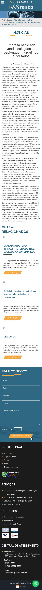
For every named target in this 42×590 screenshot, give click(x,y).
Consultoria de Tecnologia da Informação (20, 490)
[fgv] (5, 535)
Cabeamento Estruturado (14, 517)
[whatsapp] (35, 583)
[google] (11, 474)
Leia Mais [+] (13, 272)
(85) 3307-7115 (22, 2)
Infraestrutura (9, 494)
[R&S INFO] (21, 7)
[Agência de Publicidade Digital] (21, 586)
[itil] (14, 535)
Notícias (7, 463)
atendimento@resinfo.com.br (15, 572)
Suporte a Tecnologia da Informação (18, 497)
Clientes (7, 460)
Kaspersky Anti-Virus (12, 524)
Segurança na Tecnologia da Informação (20, 501)
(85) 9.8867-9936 (14, 566)
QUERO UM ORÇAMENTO (21, 435)
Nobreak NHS (9, 520)
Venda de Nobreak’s (12, 504)
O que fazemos (10, 456)
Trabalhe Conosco (11, 467)
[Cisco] (5, 530)
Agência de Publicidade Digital (20, 583)
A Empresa (8, 453)
